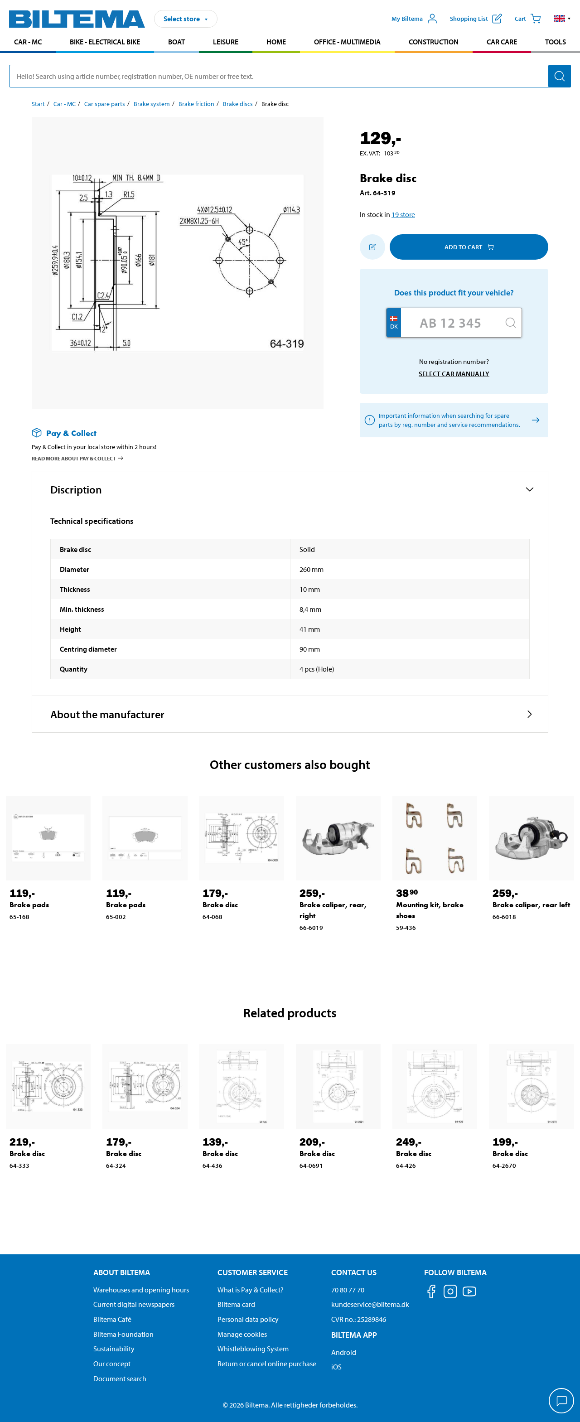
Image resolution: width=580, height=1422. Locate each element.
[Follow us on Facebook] (431, 1293)
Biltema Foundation (123, 1334)
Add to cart (463, 247)
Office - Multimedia (347, 41)
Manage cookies (242, 1334)
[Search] (559, 76)
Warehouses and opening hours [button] (141, 1289)
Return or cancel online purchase (267, 1363)
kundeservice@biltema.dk (370, 1304)
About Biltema (121, 1272)
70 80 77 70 (347, 1289)
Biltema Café (112, 1319)
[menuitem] (28, 43)
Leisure (225, 41)
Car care (502, 41)
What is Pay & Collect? (251, 1289)
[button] (562, 18)
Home (276, 41)
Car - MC (28, 41)
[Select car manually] (534, 420)
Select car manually (454, 373)
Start (38, 104)
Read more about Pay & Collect (74, 458)
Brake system (152, 104)
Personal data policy (248, 1319)
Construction (434, 41)
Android (343, 1352)
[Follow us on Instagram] (450, 1293)
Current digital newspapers (133, 1304)
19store (403, 214)
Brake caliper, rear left (531, 904)
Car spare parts (104, 104)
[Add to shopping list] (372, 247)
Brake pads (29, 904)
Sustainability (114, 1348)
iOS (336, 1366)
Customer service (253, 1272)
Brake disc (220, 904)
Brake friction (196, 104)
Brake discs (238, 104)
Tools (555, 41)
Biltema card (236, 1304)
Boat (176, 41)
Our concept (111, 1363)
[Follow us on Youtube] (469, 1296)
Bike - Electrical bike (105, 41)
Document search (119, 1378)
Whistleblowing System (253, 1348)
